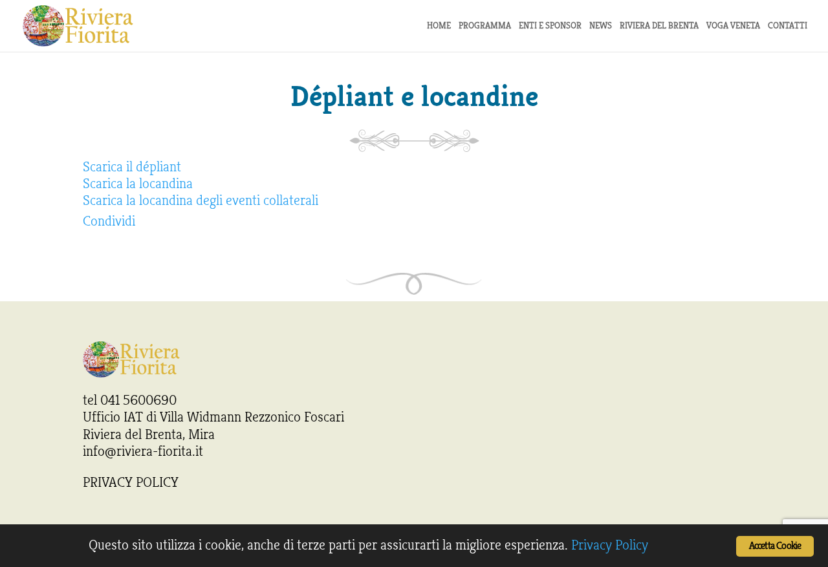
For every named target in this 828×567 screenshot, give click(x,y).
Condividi (109, 221)
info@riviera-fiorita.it (143, 451)
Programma (485, 26)
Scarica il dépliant (132, 166)
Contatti (787, 26)
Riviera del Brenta (659, 26)
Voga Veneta (733, 26)
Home (439, 26)
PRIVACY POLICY (131, 482)
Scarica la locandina (138, 183)
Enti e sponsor (550, 26)
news (600, 26)
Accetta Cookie (775, 546)
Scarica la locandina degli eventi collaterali (200, 200)
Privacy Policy (609, 545)
